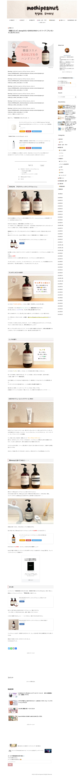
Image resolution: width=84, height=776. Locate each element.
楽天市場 (28, 131)
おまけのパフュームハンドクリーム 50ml (29, 174)
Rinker (24, 127)
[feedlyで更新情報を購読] (69, 72)
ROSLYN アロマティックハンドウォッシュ (30, 169)
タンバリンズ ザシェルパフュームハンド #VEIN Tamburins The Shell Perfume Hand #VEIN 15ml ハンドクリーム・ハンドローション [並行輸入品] (35, 124)
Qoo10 (21, 243)
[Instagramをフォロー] (68, 72)
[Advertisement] (31, 36)
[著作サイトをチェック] (63, 72)
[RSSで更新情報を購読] (71, 72)
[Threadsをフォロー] (66, 72)
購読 (10, 764)
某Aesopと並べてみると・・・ (27, 176)
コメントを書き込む (30, 681)
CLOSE (42, 165)
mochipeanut (67, 55)
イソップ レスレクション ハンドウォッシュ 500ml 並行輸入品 (32, 535)
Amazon (22, 131)
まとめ (22, 179)
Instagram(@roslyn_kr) (40, 218)
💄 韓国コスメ (11, 27)
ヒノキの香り (24, 172)
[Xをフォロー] (64, 72)
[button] (76, 97)
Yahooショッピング (37, 131)
